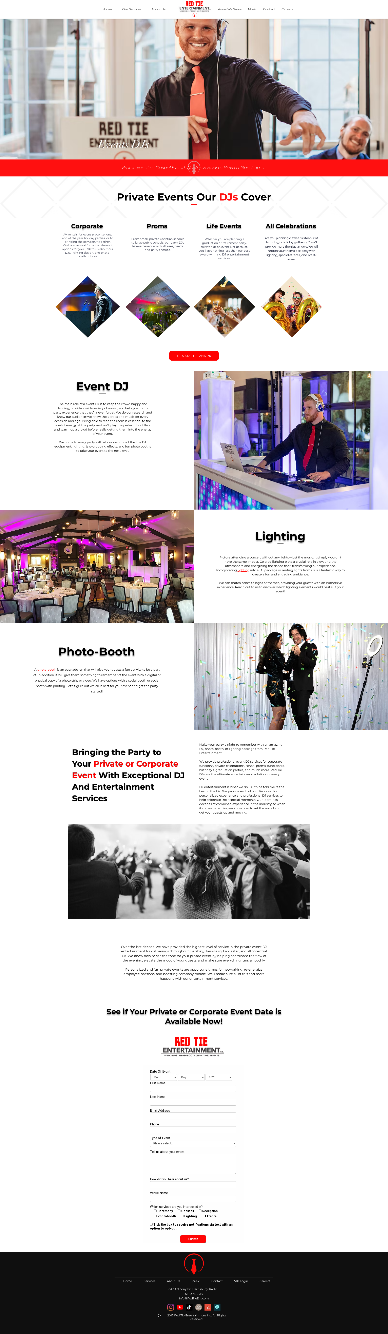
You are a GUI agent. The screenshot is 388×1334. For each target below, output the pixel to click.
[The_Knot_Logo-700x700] (208, 1307)
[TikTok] (189, 1307)
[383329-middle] (198, 1307)
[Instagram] (170, 1307)
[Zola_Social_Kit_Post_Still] (217, 1307)
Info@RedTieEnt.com (194, 1298)
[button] (129, 9)
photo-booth (46, 669)
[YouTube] (180, 1307)
